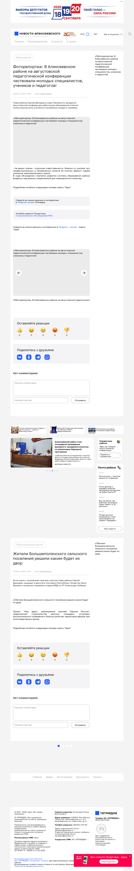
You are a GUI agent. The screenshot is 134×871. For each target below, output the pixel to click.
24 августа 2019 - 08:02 (22, 94)
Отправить (80, 400)
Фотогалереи (64, 777)
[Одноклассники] (28, 357)
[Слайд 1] (46, 470)
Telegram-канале (26, 202)
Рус (82, 34)
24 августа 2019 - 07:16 (22, 571)
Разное (97, 777)
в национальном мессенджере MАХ (34, 215)
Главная (19, 41)
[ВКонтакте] (19, 357)
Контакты (57, 41)
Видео (49, 777)
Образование (23, 57)
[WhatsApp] (47, 357)
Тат (95, 34)
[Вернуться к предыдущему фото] (19, 273)
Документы (82, 777)
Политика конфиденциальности (29, 866)
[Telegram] (38, 357)
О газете (71, 41)
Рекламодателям (37, 41)
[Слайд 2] (49, 470)
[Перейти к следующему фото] (84, 273)
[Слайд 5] (57, 470)
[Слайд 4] (54, 470)
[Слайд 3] (52, 470)
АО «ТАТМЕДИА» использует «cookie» (31, 860)
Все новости (110, 529)
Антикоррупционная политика (28, 859)
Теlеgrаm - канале (69, 227)
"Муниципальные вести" (30, 544)
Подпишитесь (109, 861)
